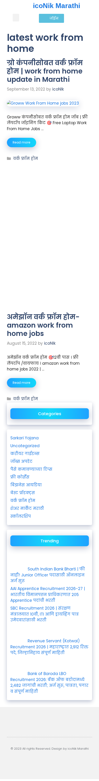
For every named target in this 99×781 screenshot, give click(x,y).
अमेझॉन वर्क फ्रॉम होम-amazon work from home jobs (43, 325)
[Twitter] (72, 761)
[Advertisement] (49, 189)
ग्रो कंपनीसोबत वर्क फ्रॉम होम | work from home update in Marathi (45, 71)
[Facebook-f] (57, 761)
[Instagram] (42, 761)
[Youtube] (27, 761)
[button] (16, 17)
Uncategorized (25, 446)
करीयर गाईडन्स (25, 453)
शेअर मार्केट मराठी (27, 508)
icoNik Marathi (56, 5)
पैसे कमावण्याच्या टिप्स (31, 469)
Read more (21, 142)
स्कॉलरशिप (20, 516)
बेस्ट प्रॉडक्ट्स (22, 493)
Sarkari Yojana (24, 438)
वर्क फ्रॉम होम (25, 158)
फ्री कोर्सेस (19, 477)
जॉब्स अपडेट (21, 461)
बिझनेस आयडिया (26, 485)
